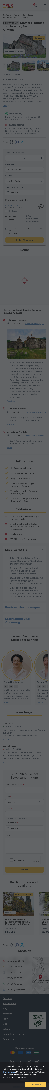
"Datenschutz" (9, 1072)
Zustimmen (35, 1084)
